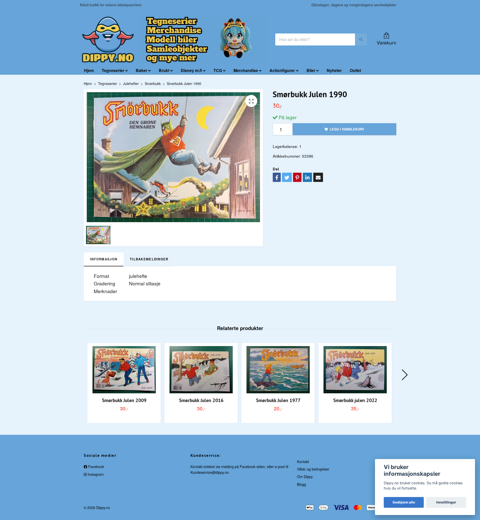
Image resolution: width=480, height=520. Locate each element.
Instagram (95, 474)
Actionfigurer (282, 70)
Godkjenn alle (403, 502)
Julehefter (131, 83)
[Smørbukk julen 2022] (355, 369)
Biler (310, 70)
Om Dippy (305, 476)
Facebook (95, 466)
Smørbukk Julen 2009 (124, 400)
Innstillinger (446, 502)
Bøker (141, 70)
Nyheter (334, 70)
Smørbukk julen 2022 (355, 400)
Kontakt (303, 461)
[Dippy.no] (108, 39)
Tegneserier (113, 70)
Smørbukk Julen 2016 (201, 400)
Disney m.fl (191, 70)
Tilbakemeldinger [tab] (149, 259)
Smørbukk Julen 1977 (278, 400)
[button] (404, 374)
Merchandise (246, 70)
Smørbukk (153, 83)
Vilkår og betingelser (313, 469)
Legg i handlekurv (347, 129)
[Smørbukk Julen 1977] (278, 369)
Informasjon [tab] (103, 259)
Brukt (164, 70)
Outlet (355, 70)
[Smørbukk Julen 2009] (124, 369)
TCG (218, 70)
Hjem (89, 70)
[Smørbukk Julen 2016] (201, 369)
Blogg (301, 484)
